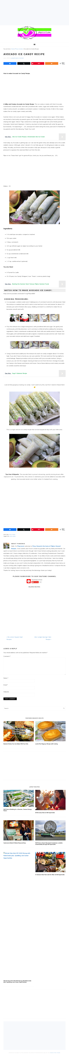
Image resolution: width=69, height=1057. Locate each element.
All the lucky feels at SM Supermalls (45, 812)
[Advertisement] (34, 12)
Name (5, 678)
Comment (7, 656)
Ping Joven (20, 546)
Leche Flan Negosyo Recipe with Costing (46, 744)
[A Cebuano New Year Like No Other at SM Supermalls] (50, 862)
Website (6, 692)
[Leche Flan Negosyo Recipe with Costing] (50, 731)
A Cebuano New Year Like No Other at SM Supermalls (50, 874)
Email (5, 685)
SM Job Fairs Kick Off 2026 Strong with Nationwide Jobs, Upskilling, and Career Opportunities (17, 981)
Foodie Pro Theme (55, 1052)
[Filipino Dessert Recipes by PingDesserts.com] (34, 39)
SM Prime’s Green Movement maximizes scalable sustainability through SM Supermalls (49, 843)
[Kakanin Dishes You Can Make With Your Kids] (18, 731)
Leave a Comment (19, 58)
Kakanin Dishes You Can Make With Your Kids (15, 744)
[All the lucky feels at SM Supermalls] (50, 800)
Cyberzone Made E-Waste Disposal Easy (14, 843)
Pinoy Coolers (12, 534)
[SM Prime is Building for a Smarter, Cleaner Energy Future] (18, 798)
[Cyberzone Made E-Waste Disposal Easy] (18, 830)
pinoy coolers (13, 536)
